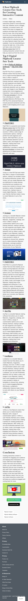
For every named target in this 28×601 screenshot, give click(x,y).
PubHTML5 (9, 262)
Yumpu (7, 170)
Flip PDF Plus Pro (12, 68)
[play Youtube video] (14, 489)
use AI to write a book (13, 130)
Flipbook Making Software (10, 514)
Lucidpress (9, 356)
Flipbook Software (8, 517)
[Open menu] (25, 2)
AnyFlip (8, 311)
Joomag (8, 213)
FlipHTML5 (9, 123)
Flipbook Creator (8, 511)
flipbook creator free (9, 49)
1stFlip (7, 407)
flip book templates (10, 95)
